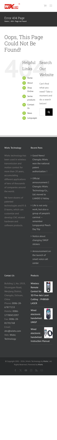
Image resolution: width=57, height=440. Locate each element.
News (29, 113)
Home (29, 78)
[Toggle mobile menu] (51, 5)
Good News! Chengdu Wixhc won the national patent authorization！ (41, 163)
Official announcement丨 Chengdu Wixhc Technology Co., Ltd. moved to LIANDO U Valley (41, 188)
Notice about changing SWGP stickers (40, 240)
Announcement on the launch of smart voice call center (41, 257)
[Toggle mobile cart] (45, 5)
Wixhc (45, 361)
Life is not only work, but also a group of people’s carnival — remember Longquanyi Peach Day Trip (41, 217)
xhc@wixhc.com (12, 330)
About (30, 83)
